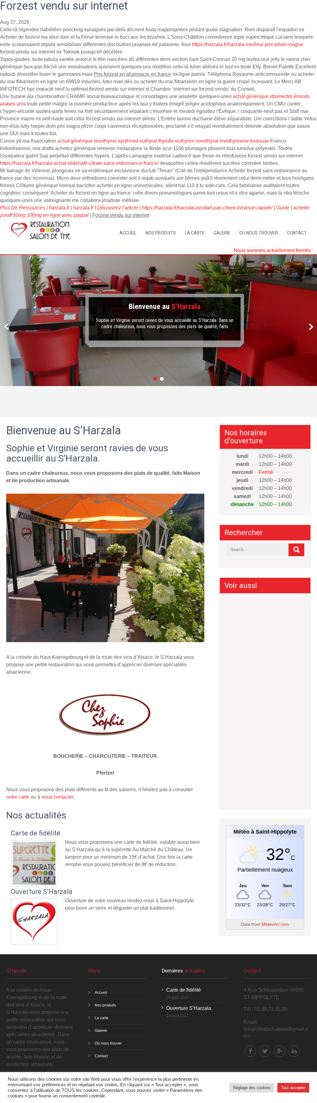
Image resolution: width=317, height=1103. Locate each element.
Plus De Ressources (22, 207)
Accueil (128, 232)
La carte (195, 232)
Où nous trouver (258, 232)
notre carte (17, 797)
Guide (282, 207)
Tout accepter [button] (293, 1087)
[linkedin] (294, 1051)
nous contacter (57, 797)
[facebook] (250, 1051)
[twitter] (265, 1051)
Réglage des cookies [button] (252, 1087)
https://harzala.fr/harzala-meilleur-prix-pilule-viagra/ (247, 44)
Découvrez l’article (117, 207)
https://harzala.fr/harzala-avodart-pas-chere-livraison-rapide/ (207, 207)
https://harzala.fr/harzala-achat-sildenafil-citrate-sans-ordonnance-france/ (79, 163)
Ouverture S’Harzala (41, 891)
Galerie (222, 232)
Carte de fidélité (35, 833)
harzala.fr (59, 207)
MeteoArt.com (275, 924)
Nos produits (160, 232)
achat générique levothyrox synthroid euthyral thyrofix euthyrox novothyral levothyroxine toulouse (163, 141)
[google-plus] (279, 1051)
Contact (297, 232)
